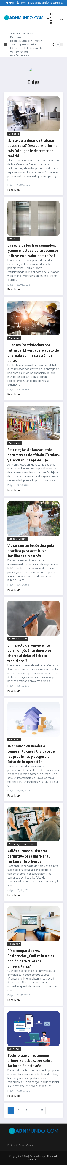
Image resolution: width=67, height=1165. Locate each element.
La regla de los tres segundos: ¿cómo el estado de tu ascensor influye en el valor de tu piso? (32, 250)
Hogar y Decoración (21, 40)
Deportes (15, 37)
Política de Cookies (17, 1145)
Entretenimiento (33, 48)
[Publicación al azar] (52, 44)
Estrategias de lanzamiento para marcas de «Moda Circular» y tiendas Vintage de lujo (33, 454)
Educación (16, 48)
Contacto (31, 1145)
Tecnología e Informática (24, 44)
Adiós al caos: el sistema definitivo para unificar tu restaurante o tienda (28, 855)
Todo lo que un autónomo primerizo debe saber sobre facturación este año (29, 1060)
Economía (28, 33)
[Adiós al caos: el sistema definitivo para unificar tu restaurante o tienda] (33, 824)
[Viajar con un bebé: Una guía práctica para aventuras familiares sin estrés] (33, 518)
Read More (14, 189)
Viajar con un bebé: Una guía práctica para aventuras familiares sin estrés (30, 550)
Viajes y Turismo (19, 51)
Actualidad (14, 443)
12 (42, 1110)
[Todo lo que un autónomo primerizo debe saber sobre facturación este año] (33, 1028)
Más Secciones (18, 55)
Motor (38, 40)
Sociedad (15, 33)
